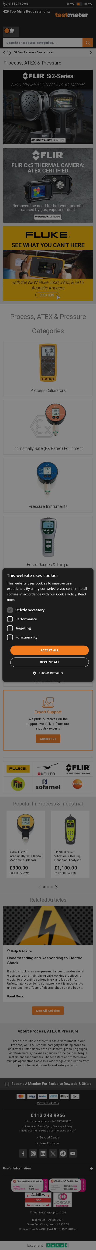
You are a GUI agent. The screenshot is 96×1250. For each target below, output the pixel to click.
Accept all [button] (50, 650)
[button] (48, 673)
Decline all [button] (49, 662)
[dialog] (47, 625)
